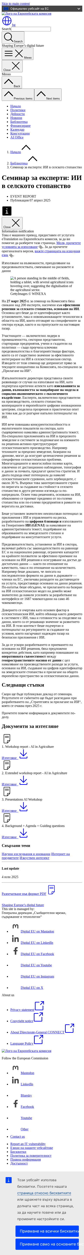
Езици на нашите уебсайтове (31, 1148)
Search (6, 29)
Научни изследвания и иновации (26, 854)
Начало (15, 106)
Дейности (17, 114)
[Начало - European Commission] (26, 13)
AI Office (16, 137)
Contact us (17, 1136)
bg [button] (14, 25)
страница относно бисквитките (44, 1193)
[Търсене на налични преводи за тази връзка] (41, 247)
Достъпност (19, 1163)
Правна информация (25, 1159)
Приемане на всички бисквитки (49, 1231)
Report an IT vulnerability (28, 1144)
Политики (17, 110)
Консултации (20, 133)
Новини (16, 118)
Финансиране (20, 125)
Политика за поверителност (30, 1155)
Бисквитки (18, 1152)
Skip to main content (16, 3)
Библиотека (19, 122)
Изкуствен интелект (34, 858)
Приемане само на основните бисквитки (49, 1244)
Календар (17, 129)
